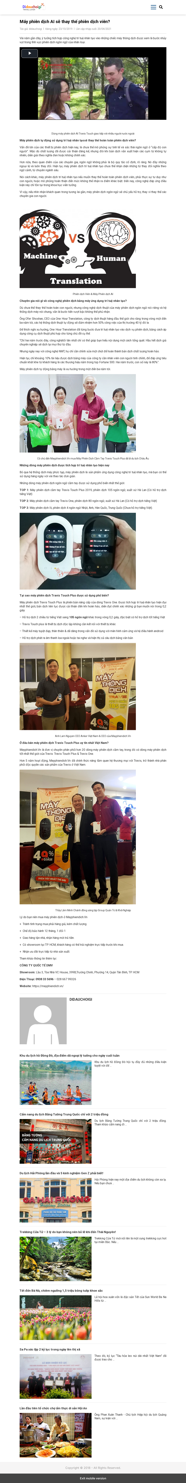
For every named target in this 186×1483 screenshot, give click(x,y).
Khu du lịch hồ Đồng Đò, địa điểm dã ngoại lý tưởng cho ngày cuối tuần (70, 1055)
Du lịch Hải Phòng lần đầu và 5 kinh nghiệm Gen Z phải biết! (61, 1173)
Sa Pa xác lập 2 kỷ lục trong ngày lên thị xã (50, 1349)
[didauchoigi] (43, 1020)
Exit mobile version (93, 1478)
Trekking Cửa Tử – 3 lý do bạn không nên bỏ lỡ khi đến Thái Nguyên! (68, 1232)
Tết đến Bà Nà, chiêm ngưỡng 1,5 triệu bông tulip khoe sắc (61, 1290)
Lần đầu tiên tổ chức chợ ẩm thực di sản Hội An (53, 1408)
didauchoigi (81, 999)
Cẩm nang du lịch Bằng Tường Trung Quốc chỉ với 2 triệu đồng (64, 1114)
